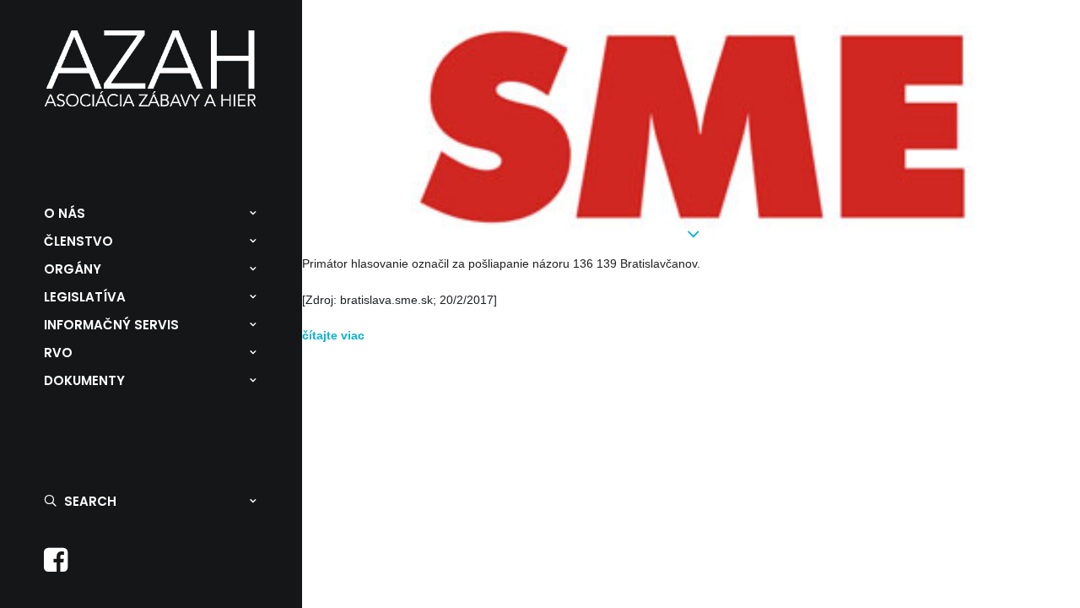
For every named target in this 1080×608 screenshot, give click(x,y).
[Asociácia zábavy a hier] (150, 68)
